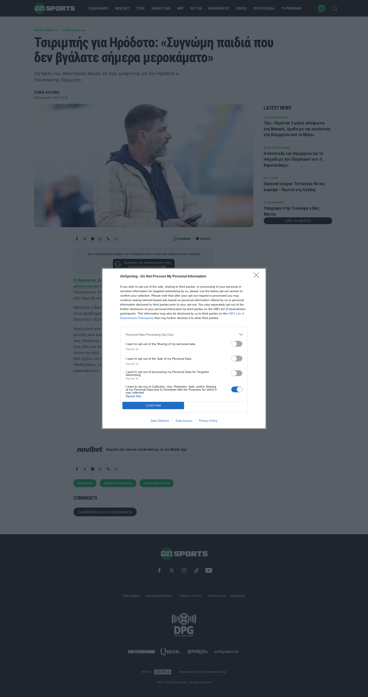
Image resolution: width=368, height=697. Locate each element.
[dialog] (184, 348)
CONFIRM (153, 405)
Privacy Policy (208, 420)
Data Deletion (160, 420)
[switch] (236, 344)
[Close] (258, 277)
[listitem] (184, 334)
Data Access (184, 420)
